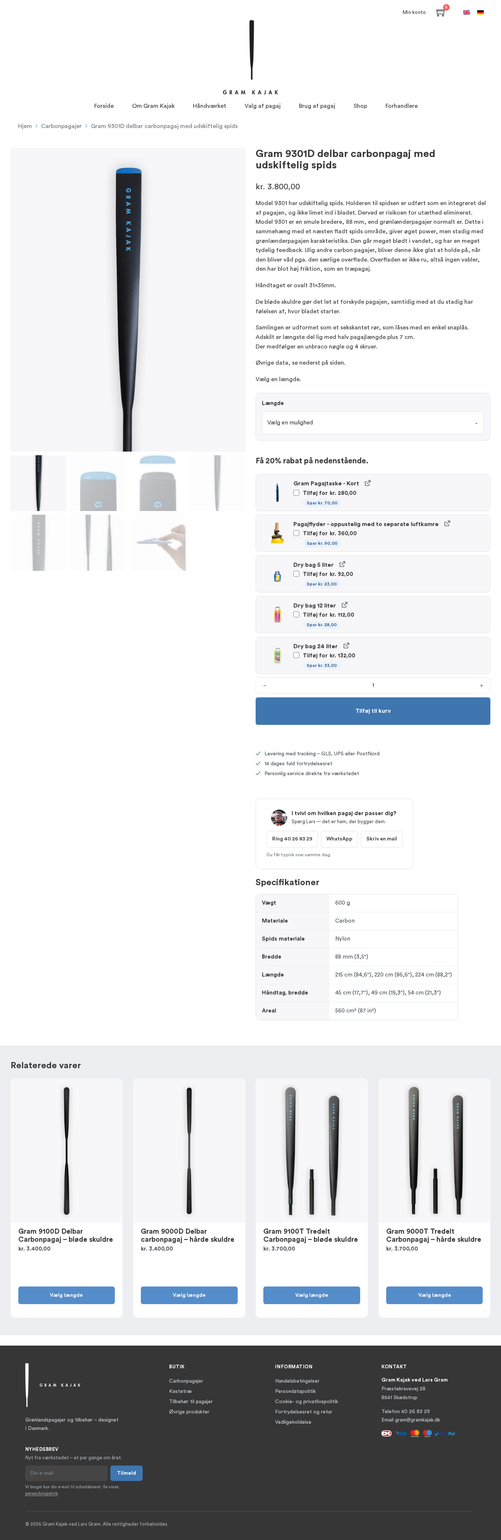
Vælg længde (66, 1295)
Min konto (414, 12)
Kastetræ (180, 1391)
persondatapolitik (41, 1494)
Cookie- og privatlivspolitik (306, 1401)
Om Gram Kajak (153, 106)
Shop (360, 106)
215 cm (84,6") (353, 975)
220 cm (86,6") (393, 975)
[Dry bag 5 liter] (342, 564)
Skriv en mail (381, 839)
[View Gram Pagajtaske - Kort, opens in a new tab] (367, 482)
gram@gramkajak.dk (417, 1420)
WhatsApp (339, 839)
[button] (235, 158)
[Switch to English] (466, 12)
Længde (273, 403)
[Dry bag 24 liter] (346, 645)
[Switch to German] (480, 12)
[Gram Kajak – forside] (250, 57)
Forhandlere (401, 106)
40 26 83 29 (415, 1411)
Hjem (25, 126)
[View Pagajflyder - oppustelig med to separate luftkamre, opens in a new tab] (447, 523)
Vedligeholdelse (293, 1422)
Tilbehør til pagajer (191, 1401)
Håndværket (209, 106)
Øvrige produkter (189, 1412)
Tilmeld (126, 1473)
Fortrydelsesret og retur (303, 1412)
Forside (104, 106)
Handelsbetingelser (297, 1381)
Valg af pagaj (263, 106)
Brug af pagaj (317, 106)
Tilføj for (328, 497)
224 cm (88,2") (433, 975)
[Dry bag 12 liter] (344, 604)
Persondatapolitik (295, 1391)
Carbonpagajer (61, 126)
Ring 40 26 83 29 (292, 839)
